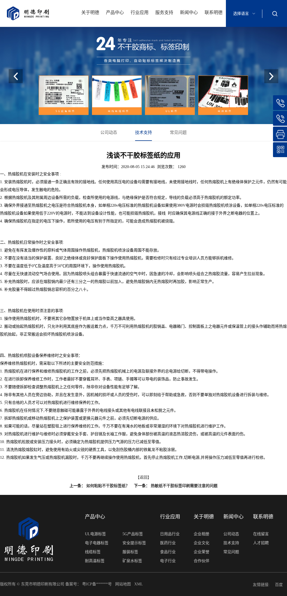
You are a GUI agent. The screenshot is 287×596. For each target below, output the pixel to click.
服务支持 (164, 12)
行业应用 (140, 12)
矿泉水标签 (132, 561)
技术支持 (143, 132)
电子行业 (168, 561)
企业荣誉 (201, 552)
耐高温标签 (95, 561)
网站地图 (123, 584)
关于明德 (90, 12)
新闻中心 (189, 12)
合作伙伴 (201, 561)
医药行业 (168, 543)
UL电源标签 (95, 534)
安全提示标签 (134, 543)
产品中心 (115, 12)
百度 (279, 585)
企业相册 (201, 534)
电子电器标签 (96, 543)
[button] (271, 76)
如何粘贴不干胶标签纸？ (107, 486)
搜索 (274, 13)
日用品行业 (170, 534)
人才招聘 (261, 543)
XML (139, 584)
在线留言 (261, 534)
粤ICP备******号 (97, 584)
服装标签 (130, 552)
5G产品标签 (132, 534)
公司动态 (108, 132)
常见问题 (178, 132)
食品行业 (168, 552)
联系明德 (214, 12)
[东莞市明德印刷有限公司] (143, 75)
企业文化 (201, 543)
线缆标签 (93, 552)
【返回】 (143, 477)
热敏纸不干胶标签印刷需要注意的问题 (184, 486)
